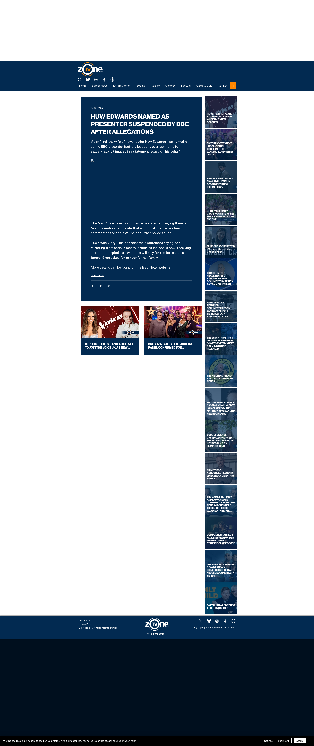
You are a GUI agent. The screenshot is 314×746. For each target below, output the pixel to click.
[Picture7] (104, 79)
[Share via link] (108, 285)
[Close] (310, 740)
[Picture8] (88, 79)
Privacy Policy (129, 740)
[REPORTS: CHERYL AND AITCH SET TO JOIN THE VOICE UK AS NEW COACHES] (110, 322)
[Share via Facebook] (92, 285)
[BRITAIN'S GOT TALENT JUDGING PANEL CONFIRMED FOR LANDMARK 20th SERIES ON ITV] (173, 322)
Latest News (97, 275)
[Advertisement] (59, 7)
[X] (80, 79)
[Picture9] (112, 79)
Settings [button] (268, 740)
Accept (299, 740)
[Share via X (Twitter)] (100, 285)
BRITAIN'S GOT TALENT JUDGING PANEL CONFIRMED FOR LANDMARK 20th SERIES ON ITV (170, 345)
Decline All (283, 740)
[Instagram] (96, 79)
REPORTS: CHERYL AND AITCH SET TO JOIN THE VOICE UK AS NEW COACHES (109, 345)
